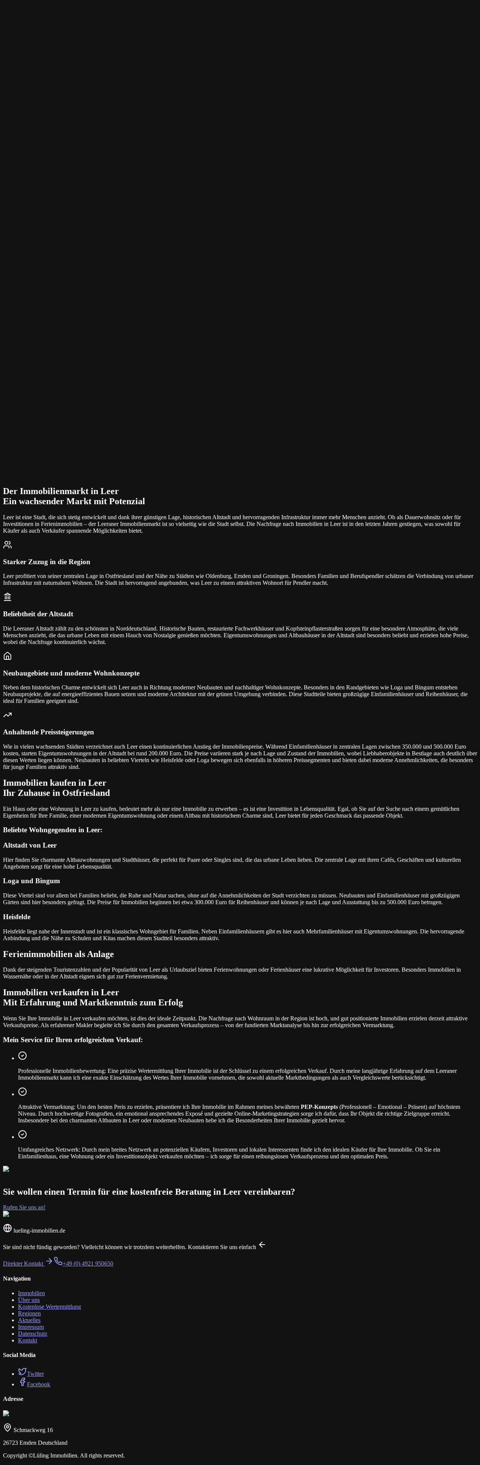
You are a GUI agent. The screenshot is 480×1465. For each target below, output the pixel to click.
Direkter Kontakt (24, 1263)
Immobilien (31, 1293)
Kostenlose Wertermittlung (49, 1306)
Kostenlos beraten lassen (42, 486)
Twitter (35, 1374)
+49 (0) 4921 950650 (88, 1263)
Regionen (29, 1313)
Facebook (38, 1384)
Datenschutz (32, 1333)
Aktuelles (29, 1320)
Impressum (31, 1327)
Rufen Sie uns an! (24, 1207)
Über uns (29, 1300)
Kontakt (27, 1340)
